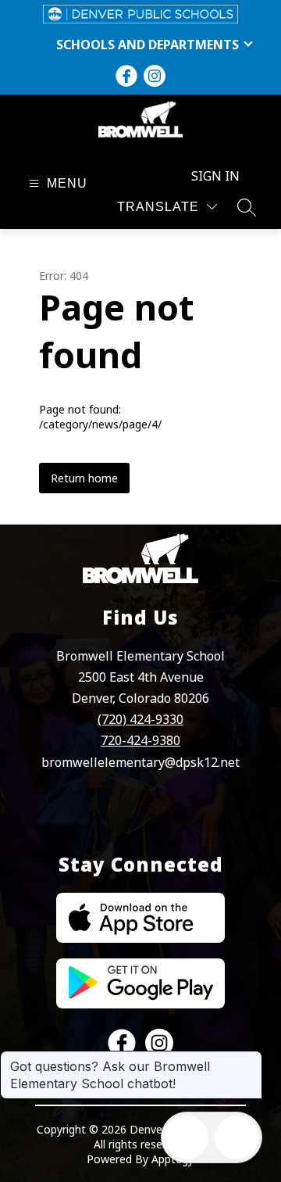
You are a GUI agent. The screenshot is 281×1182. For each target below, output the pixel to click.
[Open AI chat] (236, 1137)
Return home (84, 478)
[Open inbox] (186, 1137)
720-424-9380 (140, 740)
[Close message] (249, 1058)
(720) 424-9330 (140, 719)
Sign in (215, 175)
